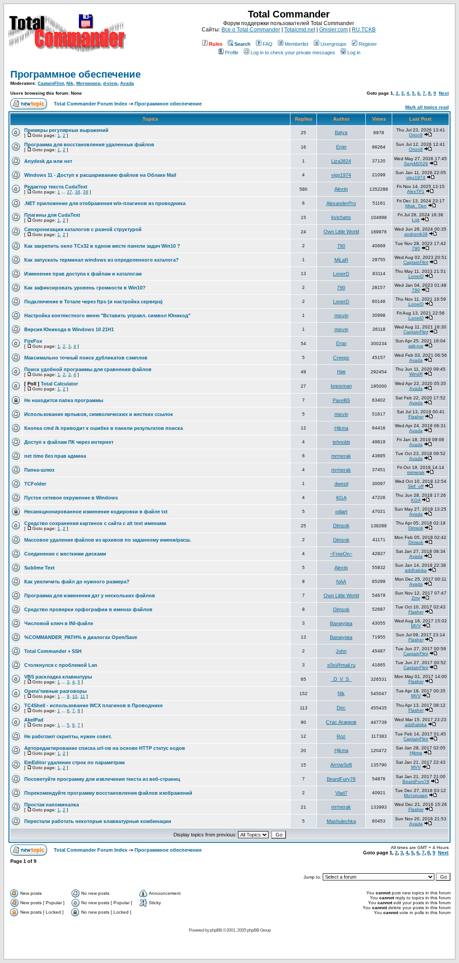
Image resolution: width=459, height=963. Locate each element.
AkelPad (33, 719)
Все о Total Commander (250, 29)
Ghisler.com (333, 29)
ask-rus (415, 345)
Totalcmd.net (299, 29)
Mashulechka (341, 821)
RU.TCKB (364, 29)
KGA (341, 497)
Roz (341, 736)
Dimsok (341, 525)
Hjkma (341, 428)
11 (82, 696)
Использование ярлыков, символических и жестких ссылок (98, 414)
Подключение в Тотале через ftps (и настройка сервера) (93, 301)
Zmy (415, 597)
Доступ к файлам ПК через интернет (68, 442)
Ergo (341, 146)
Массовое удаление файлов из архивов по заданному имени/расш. (107, 540)
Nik (70, 83)
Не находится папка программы (63, 400)
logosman (341, 386)
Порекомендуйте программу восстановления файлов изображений (108, 793)
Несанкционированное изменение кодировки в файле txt (96, 511)
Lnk (416, 219)
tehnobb (341, 442)
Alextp (341, 189)
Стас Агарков (341, 722)
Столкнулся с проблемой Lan (60, 665)
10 (75, 696)
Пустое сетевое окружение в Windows (71, 497)
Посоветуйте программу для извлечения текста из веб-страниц (102, 779)
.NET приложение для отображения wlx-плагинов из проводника (105, 203)
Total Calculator (59, 383)
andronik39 (416, 234)
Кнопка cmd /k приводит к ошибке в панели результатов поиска (103, 428)
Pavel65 (341, 400)
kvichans (341, 217)
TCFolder (35, 483)
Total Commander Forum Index (90, 103)
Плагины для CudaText (52, 215)
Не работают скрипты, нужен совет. (68, 736)
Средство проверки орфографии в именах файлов (88, 609)
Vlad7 (341, 793)
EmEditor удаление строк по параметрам (74, 762)
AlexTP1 (415, 191)
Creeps (341, 357)
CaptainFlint (51, 83)
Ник (341, 371)
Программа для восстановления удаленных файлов (89, 144)
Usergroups (333, 44)
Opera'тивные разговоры (55, 691)
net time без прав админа (55, 456)
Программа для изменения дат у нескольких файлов (89, 595)
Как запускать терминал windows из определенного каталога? (101, 260)
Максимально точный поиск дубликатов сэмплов (85, 357)
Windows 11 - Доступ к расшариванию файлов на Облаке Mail (100, 175)
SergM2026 (416, 163)
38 (77, 191)
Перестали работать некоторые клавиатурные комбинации (97, 821)
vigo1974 (341, 175)
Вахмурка (341, 623)
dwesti (341, 483)
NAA (341, 581)
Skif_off (416, 486)
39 (85, 191)
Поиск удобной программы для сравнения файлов (88, 369)
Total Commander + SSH (53, 651)
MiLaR (341, 260)
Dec (341, 707)
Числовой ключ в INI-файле (58, 623)
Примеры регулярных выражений (66, 130)
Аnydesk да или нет (48, 161)
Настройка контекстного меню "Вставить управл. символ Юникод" (107, 315)
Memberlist (296, 44)
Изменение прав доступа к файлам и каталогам (83, 273)
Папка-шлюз (39, 470)
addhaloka (416, 570)
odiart (341, 511)
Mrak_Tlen (416, 205)
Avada (127, 83)
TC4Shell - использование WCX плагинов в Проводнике (93, 705)
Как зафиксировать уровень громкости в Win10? (85, 287)
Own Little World (341, 231)
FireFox (33, 341)
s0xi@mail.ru (341, 665)
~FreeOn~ (341, 553)
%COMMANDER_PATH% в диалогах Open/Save (80, 637)
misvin (341, 315)
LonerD (341, 273)
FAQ (268, 44)
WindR (416, 374)
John (341, 651)
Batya (341, 132)
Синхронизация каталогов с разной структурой (83, 229)
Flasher (416, 416)
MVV (416, 625)
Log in (353, 52)
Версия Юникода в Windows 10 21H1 (69, 329)
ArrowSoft (341, 764)
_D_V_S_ (341, 679)
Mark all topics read (427, 107)
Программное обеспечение (75, 74)
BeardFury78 (341, 779)
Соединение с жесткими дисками (65, 553)
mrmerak (341, 456)
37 (69, 191)
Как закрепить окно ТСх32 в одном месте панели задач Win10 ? (102, 246)
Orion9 (416, 134)
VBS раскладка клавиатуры (58, 676)
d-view (110, 83)
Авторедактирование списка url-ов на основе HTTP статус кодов (104, 748)
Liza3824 (341, 161)
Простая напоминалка (51, 804)
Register (368, 44)
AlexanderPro (341, 203)
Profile (231, 52)
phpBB (216, 930)
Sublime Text (39, 567)
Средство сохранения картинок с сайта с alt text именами (95, 523)
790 (341, 246)
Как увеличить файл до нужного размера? (77, 581)
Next (444, 93)
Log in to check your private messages (293, 52)
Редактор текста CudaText (55, 186)
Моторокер (88, 83)
